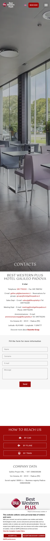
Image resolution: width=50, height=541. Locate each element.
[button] (46, 5)
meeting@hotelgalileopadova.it (34, 307)
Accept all (12, 536)
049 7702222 (22, 289)
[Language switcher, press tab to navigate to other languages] (25, 5)
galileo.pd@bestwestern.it (20, 293)
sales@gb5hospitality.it (32, 300)
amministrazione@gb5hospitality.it (18, 317)
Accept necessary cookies (34, 536)
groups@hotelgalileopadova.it (28, 296)
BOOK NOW (33, 5)
